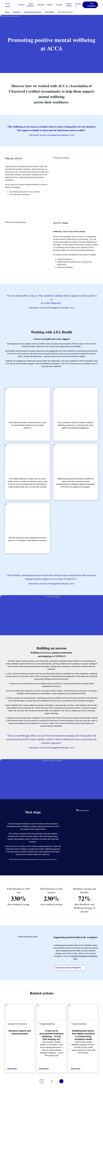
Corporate (40, 5)
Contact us (78, 5)
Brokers (50, 5)
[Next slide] (61, 1081)
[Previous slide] (41, 1081)
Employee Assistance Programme (83, 956)
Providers (59, 5)
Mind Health (49, 12)
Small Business (31, 5)
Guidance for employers (32, 12)
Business (16, 12)
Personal (21, 5)
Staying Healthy (69, 5)
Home (7, 12)
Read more (12, 1069)
